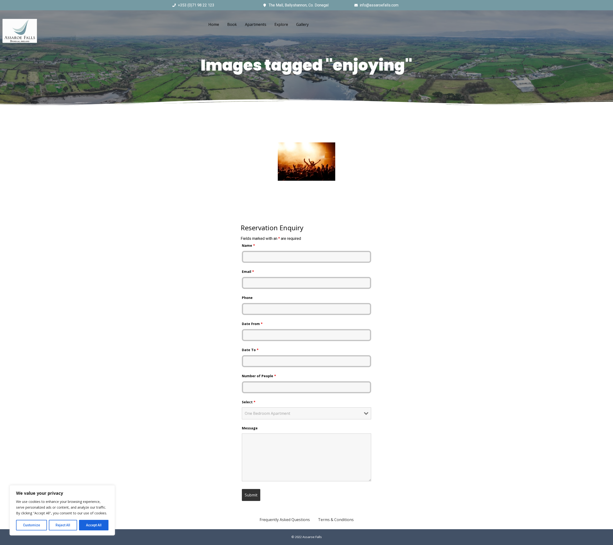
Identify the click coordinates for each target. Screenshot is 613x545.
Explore (281, 24)
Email (248, 271)
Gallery (302, 24)
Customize (31, 525)
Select (248, 402)
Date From (252, 323)
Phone (247, 297)
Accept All (94, 525)
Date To (250, 350)
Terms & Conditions (336, 519)
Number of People (259, 376)
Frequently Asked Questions (285, 519)
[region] (62, 510)
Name (248, 245)
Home (213, 24)
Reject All (63, 525)
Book (232, 24)
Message (250, 428)
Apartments (255, 24)
